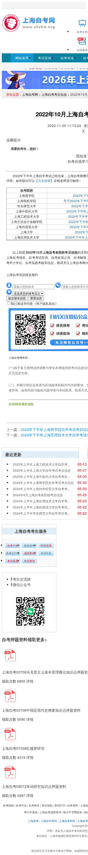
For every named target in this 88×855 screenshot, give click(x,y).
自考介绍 (12, 545)
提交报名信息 (17, 298)
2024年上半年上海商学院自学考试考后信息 (43, 482)
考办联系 (12, 561)
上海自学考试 (49, 821)
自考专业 (67, 58)
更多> (41, 639)
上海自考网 (30, 94)
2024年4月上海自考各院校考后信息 (38, 495)
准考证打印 (12, 553)
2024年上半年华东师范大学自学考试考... (41, 513)
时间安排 (46, 545)
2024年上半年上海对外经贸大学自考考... (41, 488)
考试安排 (44, 58)
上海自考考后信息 (54, 94)
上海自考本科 (67, 821)
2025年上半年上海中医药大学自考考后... (41, 476)
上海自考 (33, 821)
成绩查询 (29, 553)
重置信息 (36, 298)
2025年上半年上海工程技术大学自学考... (41, 464)
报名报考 (29, 545)
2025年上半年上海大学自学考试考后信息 (42, 470)
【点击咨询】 (44, 180)
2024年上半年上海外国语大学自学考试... (41, 507)
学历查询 (29, 561)
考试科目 (46, 553)
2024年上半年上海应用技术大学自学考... (41, 501)
